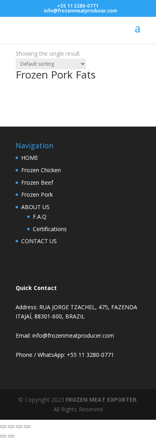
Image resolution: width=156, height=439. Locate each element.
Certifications (50, 229)
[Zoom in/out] (3, 426)
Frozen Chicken (41, 170)
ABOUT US (35, 207)
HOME (29, 157)
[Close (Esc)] (27, 426)
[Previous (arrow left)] (3, 436)
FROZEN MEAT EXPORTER (101, 399)
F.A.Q (39, 216)
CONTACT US (39, 241)
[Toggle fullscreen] (11, 426)
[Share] (19, 426)
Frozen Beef (37, 182)
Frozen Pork (37, 194)
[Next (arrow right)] (11, 436)
